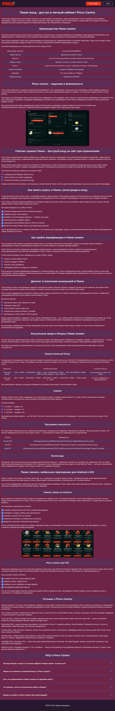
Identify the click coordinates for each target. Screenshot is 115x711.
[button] (112, 603)
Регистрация (93, 3)
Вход (108, 3)
